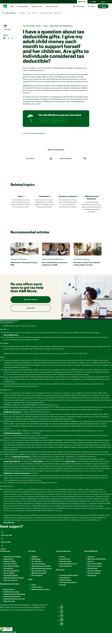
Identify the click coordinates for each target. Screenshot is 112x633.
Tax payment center (39, 571)
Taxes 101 (34, 13)
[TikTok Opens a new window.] (61, 607)
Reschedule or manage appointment (12, 558)
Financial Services (6, 390)
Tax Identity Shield (11, 575)
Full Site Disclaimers (6, 322)
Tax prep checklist (38, 564)
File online (43, 120)
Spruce (62, 557)
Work (28, 13)
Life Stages (22, 13)
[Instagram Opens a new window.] (61, 615)
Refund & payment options (41, 568)
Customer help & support (68, 575)
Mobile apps (36, 559)
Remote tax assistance (68, 196)
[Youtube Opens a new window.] (61, 620)
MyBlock (34, 557)
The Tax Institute (94, 573)
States (20, 196)
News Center (92, 568)
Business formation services (14, 599)
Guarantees (92, 575)
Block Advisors (9, 589)
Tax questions (64, 578)
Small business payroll (12, 596)
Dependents (44, 196)
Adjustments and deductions (91, 197)
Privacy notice (36, 587)
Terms (33, 585)
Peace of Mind (9, 573)
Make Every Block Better (97, 559)
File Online (3, 329)
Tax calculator (36, 561)
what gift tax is (40, 133)
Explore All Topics (10, 13)
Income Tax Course (6, 486)
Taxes (12, 6)
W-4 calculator (36, 575)
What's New (57, 13)
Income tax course (95, 566)
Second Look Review (11, 571)
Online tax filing (9, 561)
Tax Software (4, 343)
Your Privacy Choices (6, 632)
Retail (2, 357)
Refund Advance (65, 566)
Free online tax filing (11, 566)
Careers (90, 561)
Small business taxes (11, 592)
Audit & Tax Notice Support (14, 578)
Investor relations (94, 571)
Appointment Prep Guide (40, 566)
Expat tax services (10, 580)
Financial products (22, 6)
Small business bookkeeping (14, 594)
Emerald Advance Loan (68, 564)
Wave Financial (9, 601)
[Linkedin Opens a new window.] (61, 624)
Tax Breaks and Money (46, 13)
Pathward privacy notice (40, 589)
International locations (68, 582)
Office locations (65, 580)
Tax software (8, 568)
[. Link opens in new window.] (6, 629)
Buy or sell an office (95, 564)
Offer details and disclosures (9, 320)
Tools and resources (52, 6)
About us (91, 557)
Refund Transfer (65, 561)
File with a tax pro (58, 120)
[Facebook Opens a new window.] (61, 611)
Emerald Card (64, 559)
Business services (37, 6)
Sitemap (62, 585)
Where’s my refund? (38, 573)
